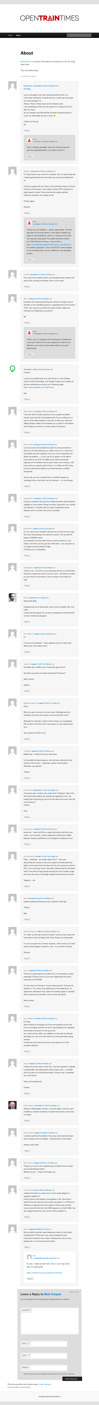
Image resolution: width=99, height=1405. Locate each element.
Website (25, 1367)
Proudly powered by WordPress (49, 1396)
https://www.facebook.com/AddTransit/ (39, 387)
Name (25, 1343)
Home (10, 35)
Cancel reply (74, 1292)
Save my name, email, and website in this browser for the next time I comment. (49, 1374)
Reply (27, 130)
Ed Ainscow (28, 86)
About (18, 35)
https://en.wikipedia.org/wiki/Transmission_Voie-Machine (49, 244)
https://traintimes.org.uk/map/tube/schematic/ (44, 1272)
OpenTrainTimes (27, 61)
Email (25, 1355)
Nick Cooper (52, 1294)
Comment (26, 1310)
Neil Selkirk (28, 369)
